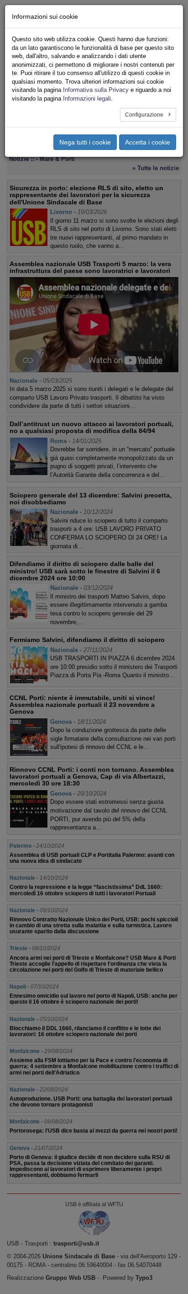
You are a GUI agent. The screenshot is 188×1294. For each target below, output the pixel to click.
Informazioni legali (87, 98)
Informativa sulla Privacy (96, 89)
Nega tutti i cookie (85, 142)
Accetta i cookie (147, 142)
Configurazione (145, 115)
